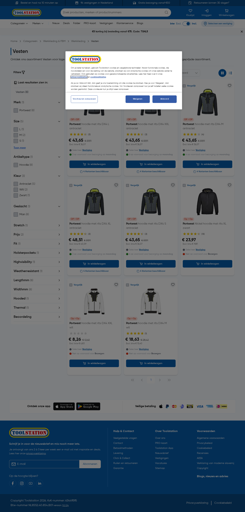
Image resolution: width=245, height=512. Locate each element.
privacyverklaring (79, 77)
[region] (123, 80)
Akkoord (164, 99)
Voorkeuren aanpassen (84, 99)
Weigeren (137, 99)
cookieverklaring (98, 77)
